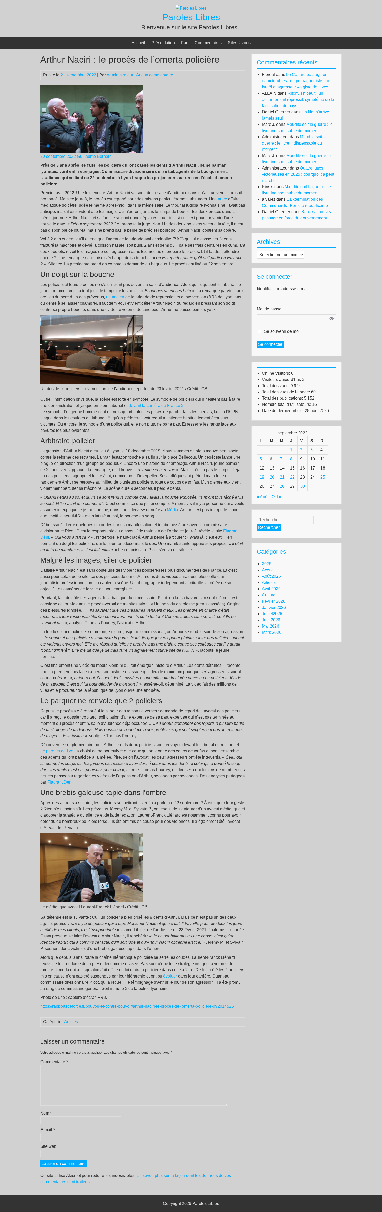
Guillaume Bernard (94, 156)
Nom (46, 1113)
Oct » (276, 496)
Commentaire (54, 1062)
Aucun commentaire (154, 75)
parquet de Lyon (61, 751)
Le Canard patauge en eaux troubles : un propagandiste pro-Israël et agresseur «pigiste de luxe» (296, 80)
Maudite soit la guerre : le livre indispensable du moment (294, 143)
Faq (184, 43)
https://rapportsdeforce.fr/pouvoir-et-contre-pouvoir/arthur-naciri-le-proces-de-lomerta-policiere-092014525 (137, 1006)
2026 (266, 564)
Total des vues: (276, 385)
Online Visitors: (276, 373)
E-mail (47, 1130)
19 (262, 477)
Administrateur (120, 75)
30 (302, 486)
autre (222, 199)
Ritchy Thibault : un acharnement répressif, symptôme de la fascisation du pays (298, 99)
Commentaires (208, 43)
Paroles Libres (191, 17)
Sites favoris (239, 43)
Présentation (163, 43)
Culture (268, 595)
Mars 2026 (271, 632)
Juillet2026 (272, 613)
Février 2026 (273, 601)
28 (282, 486)
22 (292, 477)
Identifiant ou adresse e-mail (283, 288)
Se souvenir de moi (282, 331)
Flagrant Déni (60, 782)
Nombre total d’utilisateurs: (287, 404)
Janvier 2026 (274, 607)
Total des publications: (283, 398)
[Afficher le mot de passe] (331, 318)
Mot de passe (269, 309)
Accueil (138, 43)
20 (272, 477)
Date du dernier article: (283, 410)
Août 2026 (271, 576)
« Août (262, 496)
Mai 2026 (270, 626)
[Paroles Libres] (191, 8)
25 (322, 477)
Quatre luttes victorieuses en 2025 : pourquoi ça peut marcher (298, 174)
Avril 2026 (271, 589)
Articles (71, 1022)
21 (282, 477)
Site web (48, 1146)
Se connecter (270, 344)
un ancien (115, 297)
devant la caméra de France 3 (156, 405)
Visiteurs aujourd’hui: (282, 379)
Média (172, 509)
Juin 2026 (271, 620)
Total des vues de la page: (286, 392)
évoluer (170, 976)
